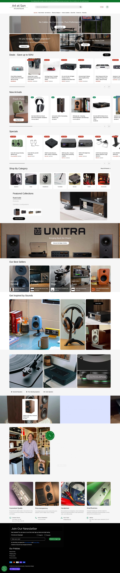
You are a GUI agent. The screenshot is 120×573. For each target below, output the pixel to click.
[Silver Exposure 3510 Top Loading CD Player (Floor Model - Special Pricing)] (102, 66)
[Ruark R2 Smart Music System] (30, 212)
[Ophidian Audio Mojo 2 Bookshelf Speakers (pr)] (30, 407)
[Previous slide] (104, 86)
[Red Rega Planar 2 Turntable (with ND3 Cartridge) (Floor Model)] (51, 66)
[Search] (80, 7)
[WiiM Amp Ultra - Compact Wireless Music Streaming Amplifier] (68, 143)
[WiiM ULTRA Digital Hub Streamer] (85, 143)
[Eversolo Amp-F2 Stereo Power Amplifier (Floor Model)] (85, 66)
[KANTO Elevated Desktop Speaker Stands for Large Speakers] (102, 143)
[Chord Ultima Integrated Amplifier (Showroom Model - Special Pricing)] (17, 66)
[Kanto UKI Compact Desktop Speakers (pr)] (17, 143)
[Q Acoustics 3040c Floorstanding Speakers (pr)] (60, 105)
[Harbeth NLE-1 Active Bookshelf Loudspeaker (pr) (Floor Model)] (34, 66)
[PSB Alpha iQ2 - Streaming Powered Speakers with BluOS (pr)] (80, 105)
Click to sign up (55, 539)
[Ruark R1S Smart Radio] (16, 212)
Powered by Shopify (29, 566)
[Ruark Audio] (83, 206)
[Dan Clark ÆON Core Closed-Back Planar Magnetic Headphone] (39, 105)
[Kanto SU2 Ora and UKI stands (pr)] (34, 143)
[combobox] (58, 7)
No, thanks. (107, 294)
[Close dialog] (117, 274)
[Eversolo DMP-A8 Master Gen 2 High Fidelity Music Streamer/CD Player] (101, 105)
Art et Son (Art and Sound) (18, 566)
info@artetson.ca (67, 519)
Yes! (107, 290)
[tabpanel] (33, 214)
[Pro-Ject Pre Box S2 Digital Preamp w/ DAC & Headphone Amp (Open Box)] (68, 66)
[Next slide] (109, 86)
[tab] (17, 198)
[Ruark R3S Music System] (38, 212)
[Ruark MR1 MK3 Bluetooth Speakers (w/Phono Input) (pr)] (23, 212)
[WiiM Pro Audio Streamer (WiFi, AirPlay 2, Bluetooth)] (51, 143)
